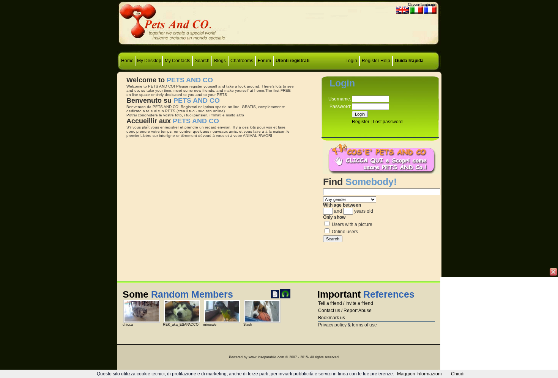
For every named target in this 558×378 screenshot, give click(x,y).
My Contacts (177, 60)
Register (370, 60)
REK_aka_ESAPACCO (181, 324)
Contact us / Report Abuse (345, 310)
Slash (247, 324)
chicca (128, 324)
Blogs (220, 60)
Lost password (388, 121)
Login (351, 60)
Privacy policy (332, 325)
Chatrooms (241, 60)
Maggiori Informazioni (419, 373)
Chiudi (458, 373)
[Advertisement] (279, 24)
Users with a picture (351, 224)
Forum (265, 60)
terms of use (364, 325)
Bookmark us (331, 317)
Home (128, 60)
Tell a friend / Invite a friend (345, 303)
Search (202, 60)
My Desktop (149, 60)
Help (385, 60)
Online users (344, 231)
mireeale (209, 324)
